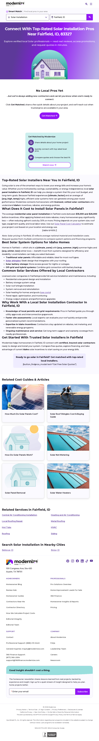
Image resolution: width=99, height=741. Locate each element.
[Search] (86, 4)
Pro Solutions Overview (60, 584)
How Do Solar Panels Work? (19, 455)
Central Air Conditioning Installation (19, 515)
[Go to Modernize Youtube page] (91, 561)
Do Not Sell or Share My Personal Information (63, 712)
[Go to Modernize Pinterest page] (67, 561)
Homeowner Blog (14, 584)
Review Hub (11, 590)
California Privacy (26, 712)
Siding (54, 534)
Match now (48, 165)
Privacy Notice (21, 709)
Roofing (6, 534)
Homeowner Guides (15, 596)
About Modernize (58, 637)
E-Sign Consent (44, 709)
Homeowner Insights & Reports (64, 602)
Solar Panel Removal (15, 493)
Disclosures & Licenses (75, 709)
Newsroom (55, 660)
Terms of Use (33, 709)
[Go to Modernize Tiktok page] (87, 561)
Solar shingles (13, 261)
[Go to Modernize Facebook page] (77, 561)
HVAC (54, 527)
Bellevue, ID (7, 550)
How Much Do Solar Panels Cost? (21, 414)
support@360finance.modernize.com (23, 660)
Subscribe (83, 692)
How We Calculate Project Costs (20, 613)
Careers (53, 655)
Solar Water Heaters (60, 493)
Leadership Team (58, 649)
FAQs (52, 643)
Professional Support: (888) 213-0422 (23, 643)
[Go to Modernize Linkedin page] (82, 561)
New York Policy (40, 712)
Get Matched (48, 116)
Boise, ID (55, 550)
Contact (9, 637)
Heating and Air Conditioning (65, 515)
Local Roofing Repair (12, 521)
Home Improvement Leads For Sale (66, 590)
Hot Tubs (6, 527)
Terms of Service (72, 715)
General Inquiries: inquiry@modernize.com (25, 649)
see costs (45, 292)
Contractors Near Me (15, 602)
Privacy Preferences (59, 709)
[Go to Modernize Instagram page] (72, 561)
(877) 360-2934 (13, 657)
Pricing (53, 607)
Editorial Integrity (14, 619)
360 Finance (56, 596)
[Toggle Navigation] (91, 4)
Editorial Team (12, 625)
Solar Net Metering (59, 455)
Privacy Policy (58, 715)
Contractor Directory (15, 607)
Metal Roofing (58, 521)
